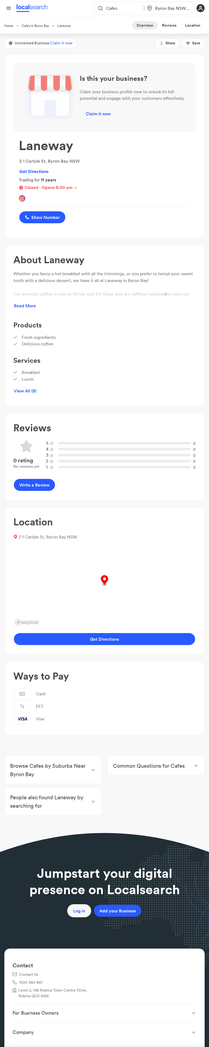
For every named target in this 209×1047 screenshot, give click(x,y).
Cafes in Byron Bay (35, 26)
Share (170, 43)
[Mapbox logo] (27, 622)
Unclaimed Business (43, 43)
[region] (104, 586)
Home (8, 26)
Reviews (169, 25)
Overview (145, 25)
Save (196, 43)
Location (192, 25)
